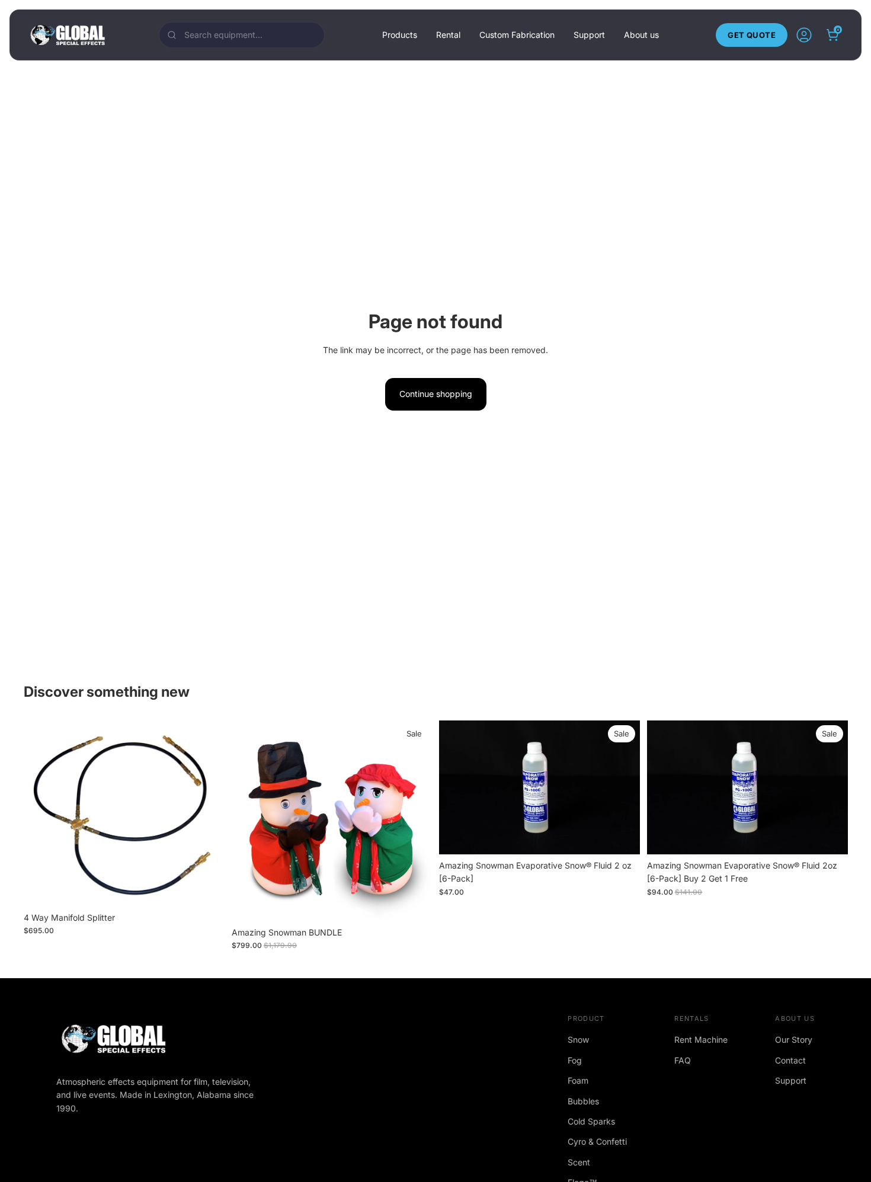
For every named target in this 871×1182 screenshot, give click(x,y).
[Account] (804, 35)
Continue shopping (435, 394)
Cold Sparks (591, 1121)
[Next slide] (622, 787)
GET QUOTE (752, 35)
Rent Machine (701, 1039)
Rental (448, 35)
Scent (579, 1162)
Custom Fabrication (517, 35)
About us (641, 35)
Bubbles (583, 1101)
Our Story (793, 1039)
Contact (790, 1060)
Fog (575, 1060)
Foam (578, 1080)
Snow (578, 1039)
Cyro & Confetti (597, 1141)
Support (589, 35)
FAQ (682, 1060)
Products (399, 35)
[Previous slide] (457, 787)
